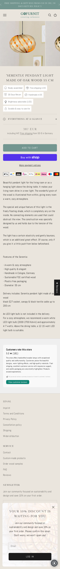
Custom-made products (14, 458)
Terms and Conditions (13, 413)
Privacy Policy (9, 419)
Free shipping (26, 133)
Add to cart (30, 147)
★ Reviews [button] (57, 287)
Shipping (7, 430)
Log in (30, 556)
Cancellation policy (12, 424)
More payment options (30, 165)
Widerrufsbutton (11, 436)
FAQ (5, 469)
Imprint (6, 408)
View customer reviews (17, 382)
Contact (7, 452)
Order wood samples (13, 463)
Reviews (7, 475)
